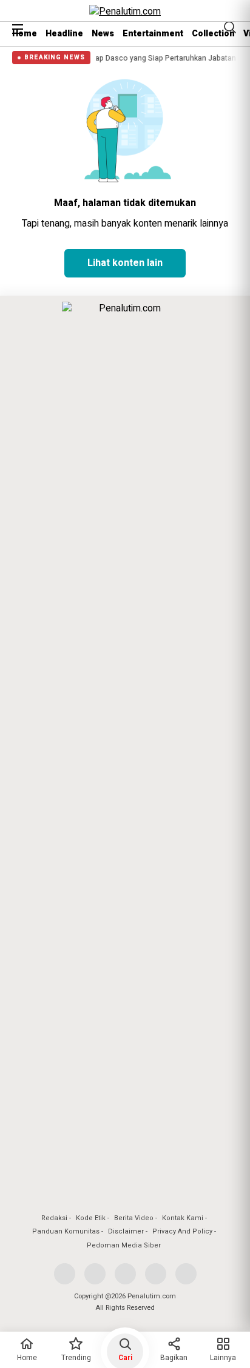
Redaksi (54, 1218)
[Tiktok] (186, 1273)
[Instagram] (125, 1273)
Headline (64, 33)
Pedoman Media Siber (124, 1245)
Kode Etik (91, 1218)
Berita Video (134, 1218)
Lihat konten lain (125, 263)
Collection (213, 33)
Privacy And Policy (182, 1231)
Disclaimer (126, 1231)
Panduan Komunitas (66, 1231)
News (103, 33)
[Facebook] (64, 1273)
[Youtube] (155, 1273)
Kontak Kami (182, 1218)
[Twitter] (95, 1273)
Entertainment (153, 33)
